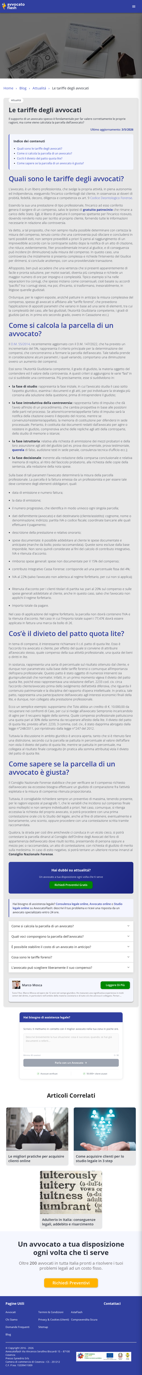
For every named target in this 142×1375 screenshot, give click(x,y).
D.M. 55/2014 (20, 344)
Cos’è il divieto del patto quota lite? (39, 158)
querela (18, 450)
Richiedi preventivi (71, 1283)
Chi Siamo (11, 1319)
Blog (22, 88)
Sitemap (43, 1327)
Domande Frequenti (17, 1327)
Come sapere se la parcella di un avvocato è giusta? (50, 163)
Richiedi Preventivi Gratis (71, 885)
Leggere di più (115, 985)
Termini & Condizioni (50, 1312)
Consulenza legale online (72, 904)
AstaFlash (76, 1312)
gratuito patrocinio (98, 210)
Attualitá (39, 88)
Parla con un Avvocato (69, 1062)
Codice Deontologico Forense (111, 198)
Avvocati (11, 1312)
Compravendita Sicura (84, 1319)
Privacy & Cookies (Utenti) (53, 1319)
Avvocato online (100, 904)
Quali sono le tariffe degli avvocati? (39, 148)
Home (8, 88)
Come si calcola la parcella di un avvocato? (44, 153)
